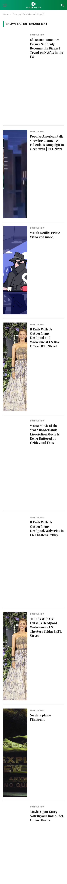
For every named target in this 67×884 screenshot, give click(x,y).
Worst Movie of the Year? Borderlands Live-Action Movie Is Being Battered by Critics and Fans (44, 434)
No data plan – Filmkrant (40, 717)
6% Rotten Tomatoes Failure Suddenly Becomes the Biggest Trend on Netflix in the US (46, 48)
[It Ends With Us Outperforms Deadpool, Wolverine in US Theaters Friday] (15, 559)
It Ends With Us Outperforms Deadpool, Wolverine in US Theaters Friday (47, 528)
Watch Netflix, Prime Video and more (45, 235)
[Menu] (5, 5)
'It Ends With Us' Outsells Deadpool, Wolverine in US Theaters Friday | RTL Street (46, 627)
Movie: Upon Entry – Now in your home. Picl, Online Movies (47, 815)
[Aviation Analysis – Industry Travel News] (33, 5)
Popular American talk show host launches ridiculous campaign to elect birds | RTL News (47, 142)
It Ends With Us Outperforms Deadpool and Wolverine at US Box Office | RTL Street (44, 337)
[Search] (62, 5)
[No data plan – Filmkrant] (15, 753)
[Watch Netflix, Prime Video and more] (15, 270)
